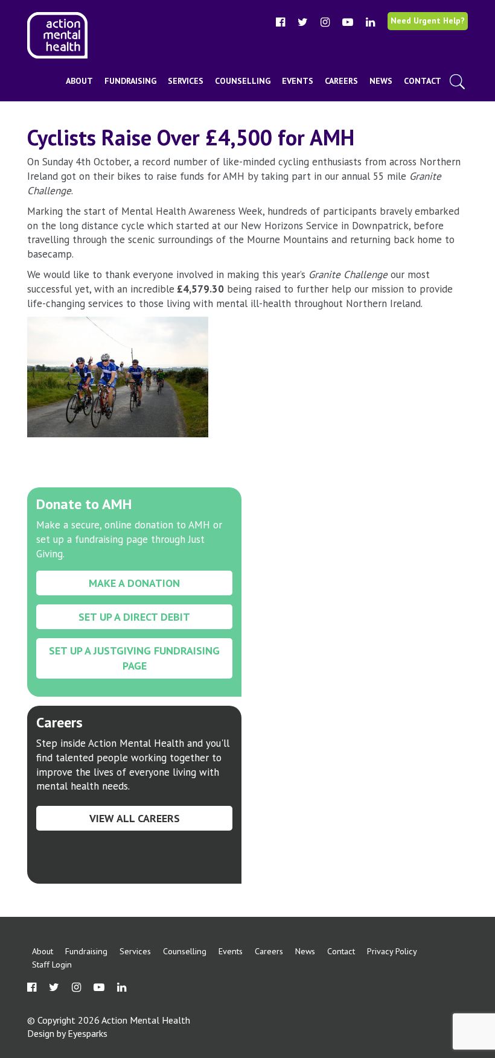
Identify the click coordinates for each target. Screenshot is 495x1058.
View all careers (134, 818)
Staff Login (52, 964)
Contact (422, 80)
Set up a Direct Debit (134, 617)
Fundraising (130, 80)
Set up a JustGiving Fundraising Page (134, 658)
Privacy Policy (392, 951)
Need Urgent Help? (428, 20)
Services (185, 80)
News (380, 80)
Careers (341, 80)
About (79, 80)
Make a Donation (134, 583)
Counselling (242, 80)
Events (297, 80)
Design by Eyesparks (67, 1033)
